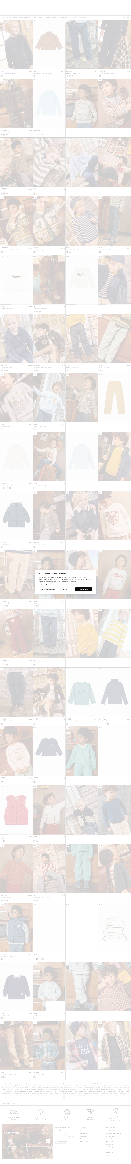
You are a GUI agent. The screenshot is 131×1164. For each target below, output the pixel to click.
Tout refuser (65, 589)
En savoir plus (43, 584)
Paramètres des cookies (47, 589)
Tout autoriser (83, 589)
